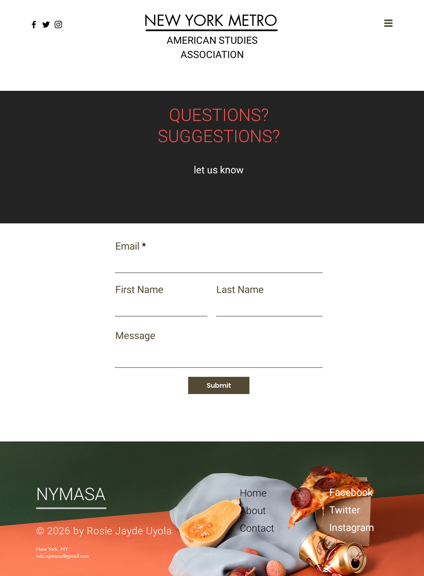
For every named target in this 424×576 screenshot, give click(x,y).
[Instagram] (58, 24)
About (253, 511)
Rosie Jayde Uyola (129, 531)
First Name (139, 290)
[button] (388, 23)
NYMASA (71, 494)
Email (127, 247)
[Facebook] (34, 24)
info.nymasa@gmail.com (62, 556)
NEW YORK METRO (210, 20)
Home (253, 493)
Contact (257, 528)
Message (135, 336)
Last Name (240, 290)
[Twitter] (46, 24)
